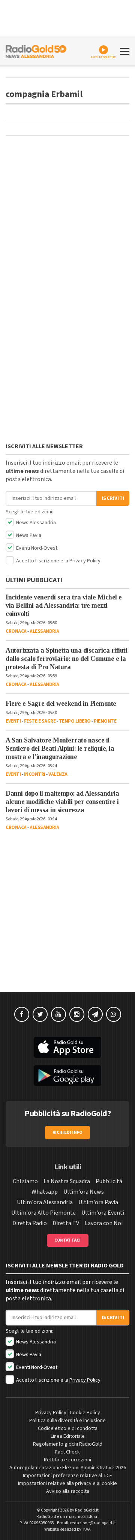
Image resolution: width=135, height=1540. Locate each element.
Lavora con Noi (104, 1223)
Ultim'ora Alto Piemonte (43, 1213)
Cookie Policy (85, 1412)
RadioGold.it (87, 1510)
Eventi (13, 721)
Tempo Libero (75, 721)
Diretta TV (65, 1223)
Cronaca (16, 631)
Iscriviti (113, 498)
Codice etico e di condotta (68, 1428)
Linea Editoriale (68, 1436)
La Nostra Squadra (67, 1181)
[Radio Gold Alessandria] (36, 50)
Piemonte (105, 721)
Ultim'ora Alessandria (45, 1202)
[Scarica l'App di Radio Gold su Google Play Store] (67, 1075)
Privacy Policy (84, 561)
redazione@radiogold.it (93, 1523)
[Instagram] (76, 1014)
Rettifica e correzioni (67, 1460)
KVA (87, 1529)
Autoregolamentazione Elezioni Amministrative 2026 (67, 1467)
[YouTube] (58, 1014)
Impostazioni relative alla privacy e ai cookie (67, 1483)
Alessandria (44, 631)
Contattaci (67, 1240)
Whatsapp (45, 1192)
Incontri (34, 774)
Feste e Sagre (40, 721)
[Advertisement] (67, 218)
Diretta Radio (29, 1223)
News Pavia (28, 535)
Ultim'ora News (83, 1192)
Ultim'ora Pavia (98, 1202)
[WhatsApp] (113, 1014)
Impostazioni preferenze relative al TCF (67, 1475)
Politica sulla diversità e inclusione (67, 1420)
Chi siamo (25, 1181)
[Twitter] (40, 1014)
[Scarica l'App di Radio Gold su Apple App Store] (67, 1047)
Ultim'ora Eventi (102, 1213)
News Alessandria (35, 522)
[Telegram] (95, 1014)
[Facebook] (21, 1014)
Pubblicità (109, 1181)
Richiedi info (67, 1132)
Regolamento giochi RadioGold (67, 1444)
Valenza (58, 774)
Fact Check (67, 1452)
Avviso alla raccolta (67, 1491)
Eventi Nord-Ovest (36, 548)
